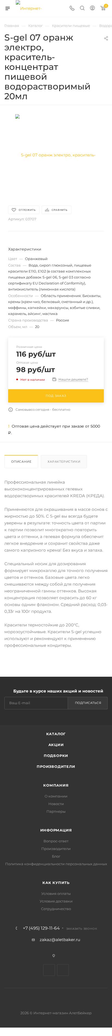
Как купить (56, 882)
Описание (21, 461)
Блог (56, 856)
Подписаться (88, 703)
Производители (56, 766)
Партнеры (56, 811)
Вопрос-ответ (56, 841)
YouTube (63, 970)
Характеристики (64, 461)
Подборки (56, 755)
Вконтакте (49, 970)
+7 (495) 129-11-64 (41, 928)
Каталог (56, 734)
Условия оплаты (56, 893)
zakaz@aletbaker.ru (60, 939)
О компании (56, 796)
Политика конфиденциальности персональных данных (56, 864)
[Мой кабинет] (92, 8)
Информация (56, 830)
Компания (56, 785)
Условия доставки (56, 901)
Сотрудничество (56, 909)
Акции (56, 745)
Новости (56, 804)
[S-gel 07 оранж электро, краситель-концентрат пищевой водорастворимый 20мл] (56, 154)
